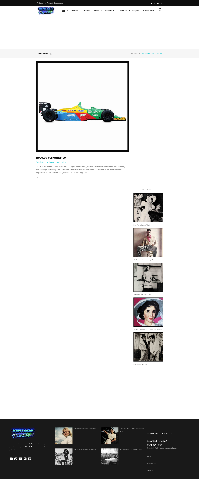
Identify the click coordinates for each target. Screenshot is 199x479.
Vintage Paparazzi (133, 53)
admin (64, 162)
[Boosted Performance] (82, 106)
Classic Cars (53, 162)
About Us (150, 470)
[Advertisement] (99, 32)
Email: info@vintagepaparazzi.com (162, 448)
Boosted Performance (51, 158)
